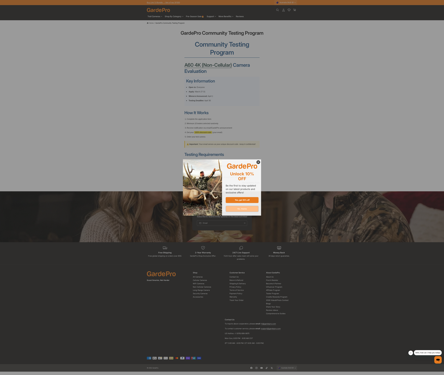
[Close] (258, 162)
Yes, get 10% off (242, 200)
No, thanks (242, 209)
